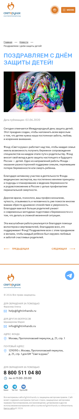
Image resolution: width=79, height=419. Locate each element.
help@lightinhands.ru (22, 311)
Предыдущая (20, 248)
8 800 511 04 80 (22, 373)
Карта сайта (9, 408)
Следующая (59, 248)
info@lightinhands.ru (22, 326)
